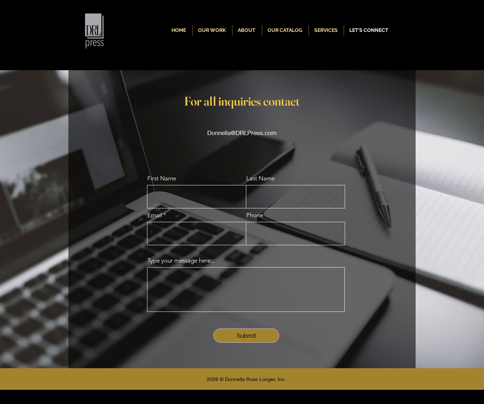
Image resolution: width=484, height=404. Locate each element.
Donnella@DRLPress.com (242, 132)
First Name (161, 178)
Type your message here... (181, 261)
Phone (254, 215)
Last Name (260, 178)
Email (154, 215)
